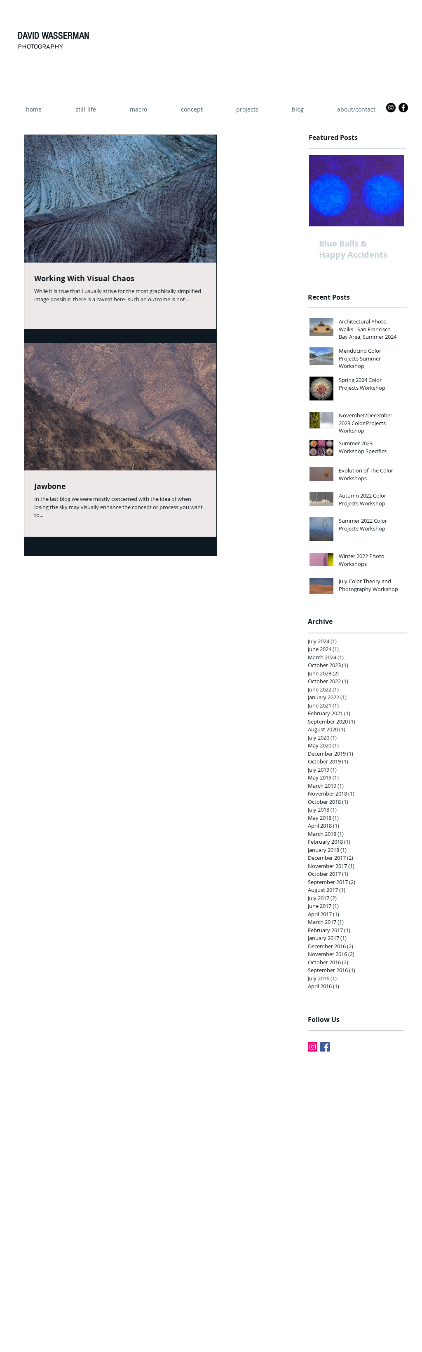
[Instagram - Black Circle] (391, 107)
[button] (247, 109)
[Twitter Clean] (365, 1063)
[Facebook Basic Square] (325, 1047)
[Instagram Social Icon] (312, 1047)
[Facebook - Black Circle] (403, 107)
